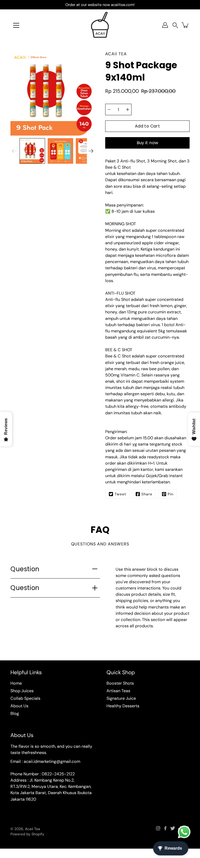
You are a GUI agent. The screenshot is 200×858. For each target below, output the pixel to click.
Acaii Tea (32, 828)
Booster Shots (120, 683)
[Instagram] (158, 828)
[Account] (165, 25)
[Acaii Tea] (100, 25)
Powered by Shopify (27, 834)
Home (16, 683)
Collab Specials (25, 698)
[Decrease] (109, 109)
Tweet (120, 494)
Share (146, 494)
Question (25, 569)
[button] (175, 25)
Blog (14, 713)
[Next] (91, 151)
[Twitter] (172, 828)
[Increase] (128, 109)
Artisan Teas (118, 690)
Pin (170, 494)
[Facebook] (165, 828)
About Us (19, 706)
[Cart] (185, 25)
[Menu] (16, 25)
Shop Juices (22, 690)
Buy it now (147, 143)
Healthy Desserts (123, 706)
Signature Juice (121, 698)
